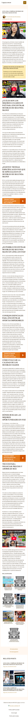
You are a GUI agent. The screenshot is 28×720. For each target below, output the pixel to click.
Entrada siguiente (14, 651)
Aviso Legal (14, 712)
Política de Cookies (14, 716)
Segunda (5, 666)
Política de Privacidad (14, 709)
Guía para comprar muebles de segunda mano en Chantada (13, 663)
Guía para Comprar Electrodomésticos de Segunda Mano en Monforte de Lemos (13, 689)
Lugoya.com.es (6, 2)
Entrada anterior (14, 649)
